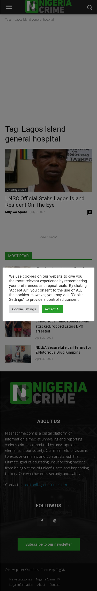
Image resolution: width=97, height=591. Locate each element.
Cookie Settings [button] (24, 309)
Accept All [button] (52, 309)
